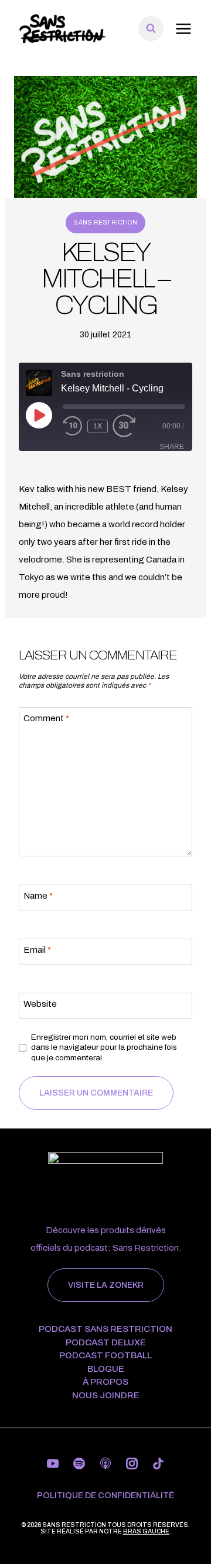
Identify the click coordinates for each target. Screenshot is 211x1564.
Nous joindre (105, 1395)
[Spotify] (79, 1463)
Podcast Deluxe (106, 1342)
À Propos (105, 1382)
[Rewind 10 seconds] (73, 426)
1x (97, 426)
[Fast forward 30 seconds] (132, 426)
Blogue (105, 1369)
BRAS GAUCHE (146, 1531)
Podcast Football (105, 1355)
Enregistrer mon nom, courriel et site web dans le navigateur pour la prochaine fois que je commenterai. (104, 1047)
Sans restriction (105, 222)
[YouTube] (52, 1463)
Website (40, 1004)
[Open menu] (183, 28)
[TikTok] (158, 1463)
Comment (46, 718)
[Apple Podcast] (105, 1463)
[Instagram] (132, 1463)
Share (171, 447)
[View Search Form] (151, 28)
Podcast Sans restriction (105, 1329)
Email (37, 950)
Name (38, 895)
